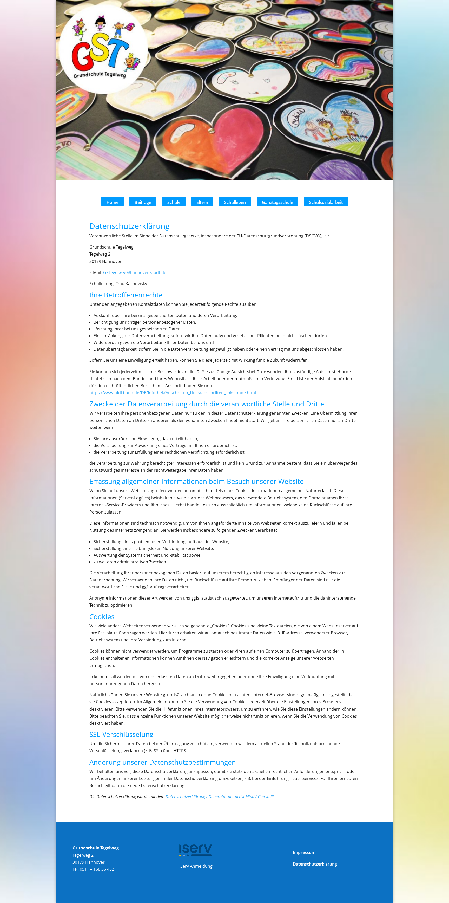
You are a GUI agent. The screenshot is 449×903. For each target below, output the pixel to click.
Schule (173, 202)
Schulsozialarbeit (326, 202)
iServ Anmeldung (196, 866)
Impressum (304, 852)
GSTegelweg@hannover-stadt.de (134, 272)
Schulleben (235, 202)
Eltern (202, 202)
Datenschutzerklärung (315, 864)
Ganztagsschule (277, 202)
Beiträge (143, 202)
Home (112, 202)
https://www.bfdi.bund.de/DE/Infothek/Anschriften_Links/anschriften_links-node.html (172, 392)
